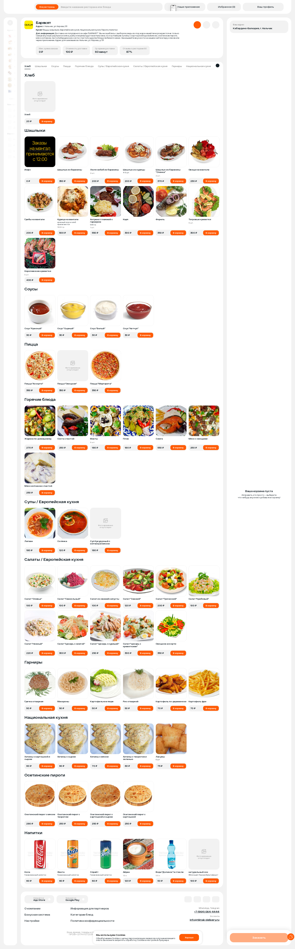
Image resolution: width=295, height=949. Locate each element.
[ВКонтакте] (188, 899)
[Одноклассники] (206, 899)
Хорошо (189, 937)
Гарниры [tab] (177, 66)
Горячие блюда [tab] (84, 66)
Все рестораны (47, 7)
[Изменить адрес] (283, 25)
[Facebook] (197, 899)
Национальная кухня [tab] (198, 66)
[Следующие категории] (217, 65)
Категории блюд (82, 914)
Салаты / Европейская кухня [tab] (150, 66)
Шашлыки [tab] (41, 66)
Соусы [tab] (55, 66)
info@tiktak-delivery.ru (204, 919)
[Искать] (159, 7)
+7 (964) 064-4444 (206, 911)
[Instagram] (215, 899)
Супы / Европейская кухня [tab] (113, 66)
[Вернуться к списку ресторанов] (10, 22)
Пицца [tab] (67, 66)
